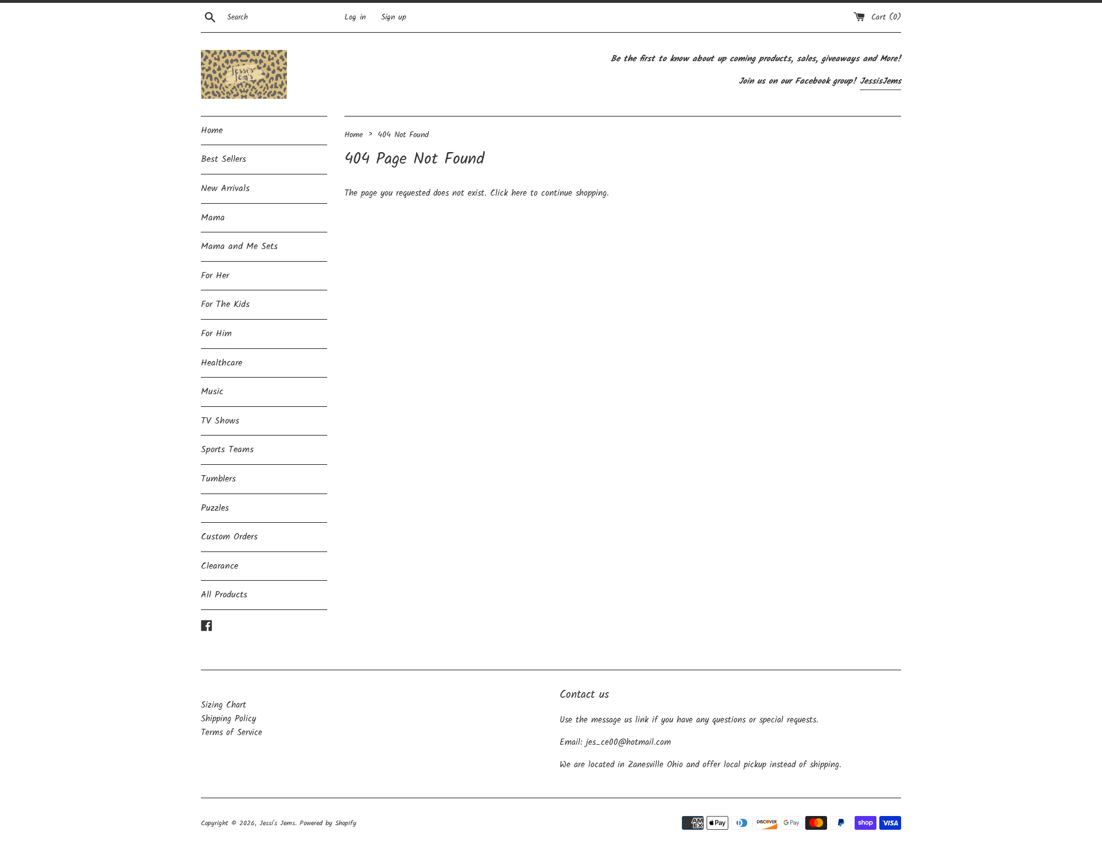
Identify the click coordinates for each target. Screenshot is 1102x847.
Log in (355, 17)
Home (212, 130)
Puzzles (215, 508)
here (519, 193)
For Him (216, 334)
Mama (213, 218)
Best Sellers (223, 159)
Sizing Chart (223, 705)
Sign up (393, 17)
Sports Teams (227, 449)
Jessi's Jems (277, 823)
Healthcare (221, 363)
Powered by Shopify (328, 823)
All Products (224, 595)
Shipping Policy (228, 719)
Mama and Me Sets (239, 246)
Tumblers (218, 479)
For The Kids (225, 304)
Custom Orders (229, 537)
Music (212, 391)
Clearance (219, 566)
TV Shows (220, 421)
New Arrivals (225, 188)
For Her (215, 276)
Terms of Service (231, 733)
